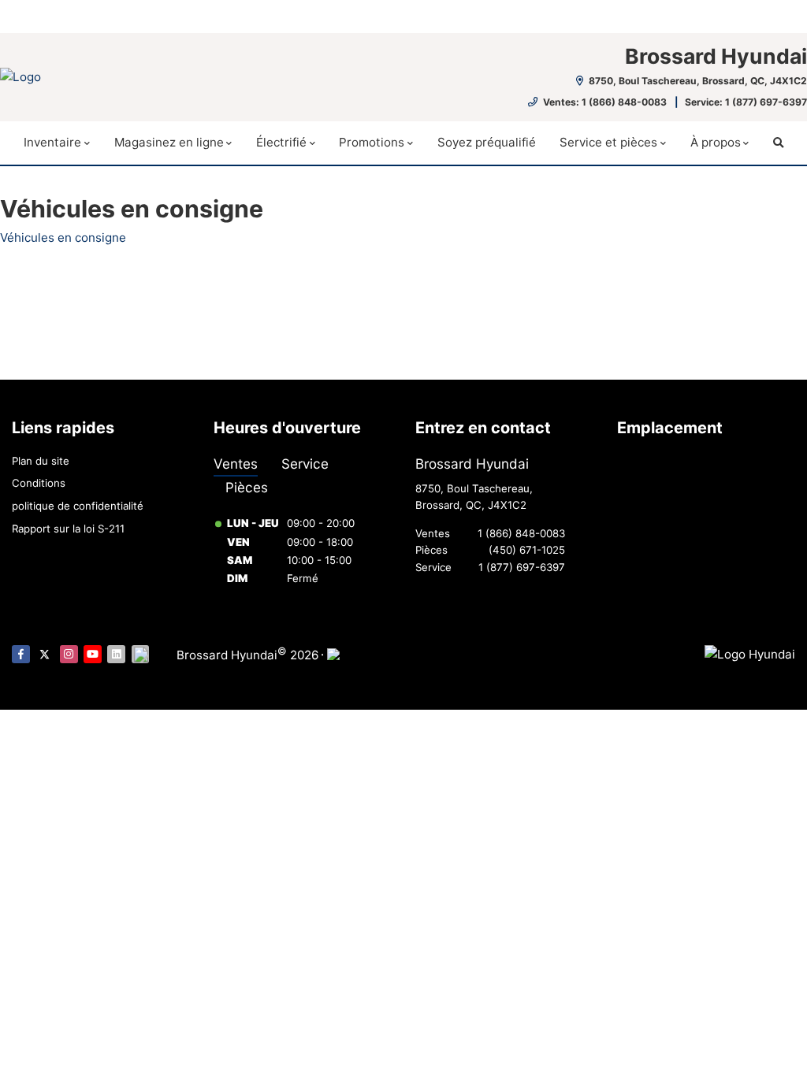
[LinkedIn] (116, 654)
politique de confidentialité (77, 505)
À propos (715, 142)
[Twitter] (44, 654)
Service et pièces (608, 142)
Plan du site (40, 461)
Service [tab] (305, 463)
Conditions (38, 483)
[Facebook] (21, 654)
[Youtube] (93, 654)
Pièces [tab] (246, 487)
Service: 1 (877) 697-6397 (746, 102)
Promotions (371, 142)
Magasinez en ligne (169, 142)
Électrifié (281, 142)
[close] (780, 13)
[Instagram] (69, 654)
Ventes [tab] (236, 463)
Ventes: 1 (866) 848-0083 (605, 102)
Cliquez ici (297, 17)
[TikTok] (141, 654)
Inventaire (52, 142)
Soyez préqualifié (486, 142)
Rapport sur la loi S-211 (68, 528)
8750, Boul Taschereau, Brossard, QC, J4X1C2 (696, 81)
